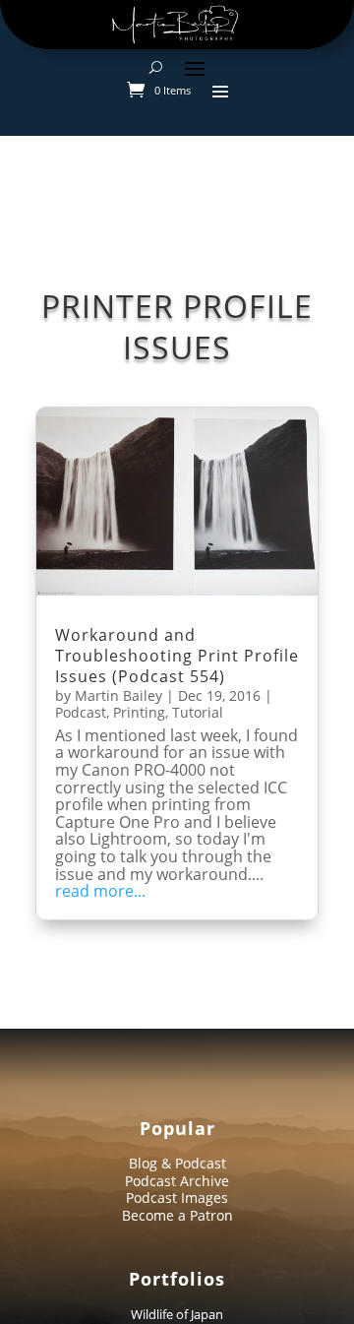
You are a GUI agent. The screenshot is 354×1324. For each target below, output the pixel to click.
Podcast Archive (177, 1180)
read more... (100, 892)
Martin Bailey (118, 695)
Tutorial (197, 712)
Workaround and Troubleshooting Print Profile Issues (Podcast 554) (177, 655)
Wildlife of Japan (177, 1314)
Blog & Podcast (177, 1163)
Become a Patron (177, 1215)
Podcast (80, 712)
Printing (139, 712)
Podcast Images (177, 1197)
